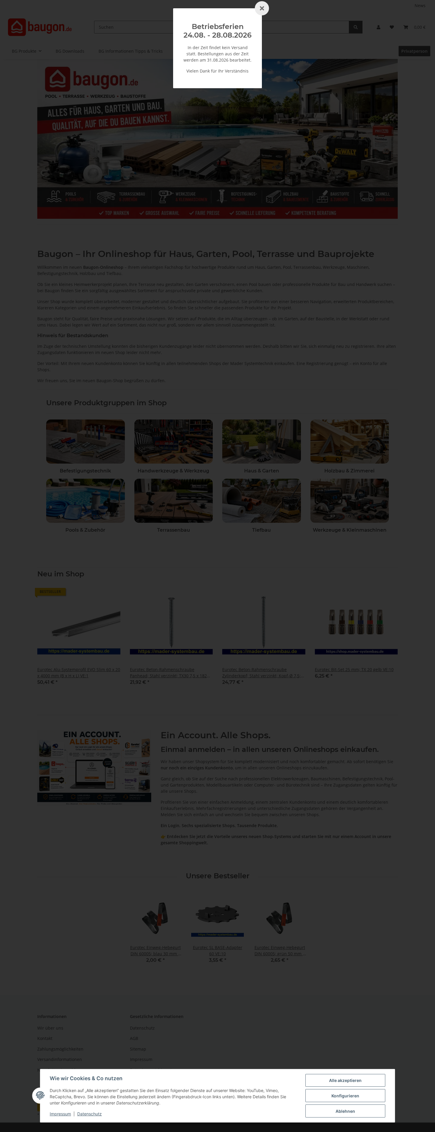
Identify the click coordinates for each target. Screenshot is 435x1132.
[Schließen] (262, 8)
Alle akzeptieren (345, 1080)
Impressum (60, 1113)
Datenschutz (89, 1113)
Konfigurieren (345, 1095)
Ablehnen (345, 1111)
